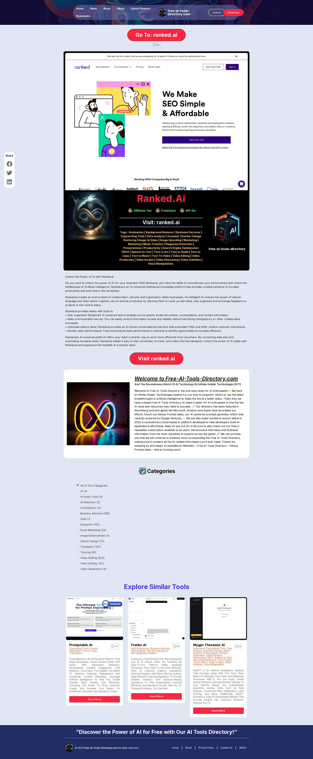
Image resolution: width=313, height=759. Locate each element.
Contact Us (226, 747)
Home (80, 8)
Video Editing (181, 255)
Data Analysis (156, 236)
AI (83, 491)
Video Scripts (145, 259)
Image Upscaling (170, 240)
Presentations (132, 248)
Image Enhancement (95, 535)
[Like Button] (113, 646)
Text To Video (161, 255)
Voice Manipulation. (161, 263)
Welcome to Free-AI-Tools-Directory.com (186, 378)
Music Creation (153, 244)
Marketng (134, 244)
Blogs (107, 8)
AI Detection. (90, 507)
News (93, 8)
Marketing (190, 240)
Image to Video (148, 240)
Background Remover (160, 232)
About (120, 8)
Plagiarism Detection (178, 244)
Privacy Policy (206, 747)
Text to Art (161, 251)
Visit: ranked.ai (161, 222)
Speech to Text (141, 251)
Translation (90, 546)
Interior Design (92, 541)
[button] (216, 12)
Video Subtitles (191, 259)
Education (89, 524)
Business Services (188, 232)
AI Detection (90, 502)
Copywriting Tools (133, 236)
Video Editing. (92, 563)
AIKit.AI (242, 747)
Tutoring (88, 552)
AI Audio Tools (91, 496)
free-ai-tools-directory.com (179, 12)
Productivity (152, 248)
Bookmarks (83, 16)
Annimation (136, 232)
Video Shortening (167, 259)
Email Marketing (93, 530)
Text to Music (141, 255)
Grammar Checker (179, 236)
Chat (85, 519)
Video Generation (93, 569)
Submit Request (140, 8)
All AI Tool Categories (93, 485)
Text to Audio (179, 251)
